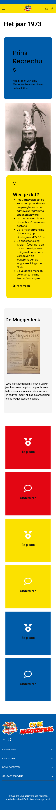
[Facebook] (4, 739)
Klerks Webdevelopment (36, 799)
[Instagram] (9, 740)
